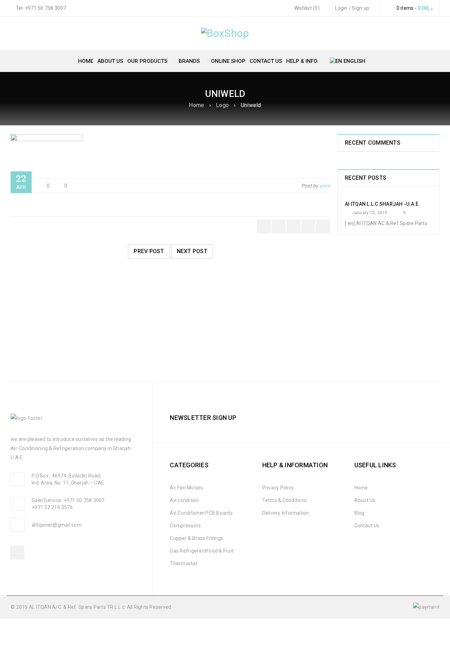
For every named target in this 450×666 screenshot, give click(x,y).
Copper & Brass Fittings (196, 538)
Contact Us (367, 525)
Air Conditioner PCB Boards (201, 513)
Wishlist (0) (306, 8)
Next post (192, 251)
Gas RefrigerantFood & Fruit (201, 551)
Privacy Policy (278, 487)
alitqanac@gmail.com (57, 525)
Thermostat (184, 563)
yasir (325, 186)
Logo (222, 105)
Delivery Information (285, 513)
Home (196, 105)
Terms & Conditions (284, 500)
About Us (364, 500)
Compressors (185, 525)
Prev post (149, 251)
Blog (359, 513)
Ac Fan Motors (186, 487)
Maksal (25, 342)
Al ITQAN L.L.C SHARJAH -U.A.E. (382, 204)
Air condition (184, 500)
